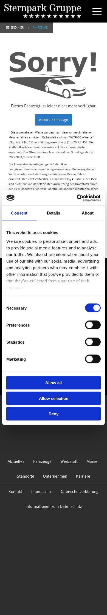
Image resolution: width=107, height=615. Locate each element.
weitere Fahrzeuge (53, 120)
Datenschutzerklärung (79, 491)
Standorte (25, 476)
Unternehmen (55, 476)
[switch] (93, 325)
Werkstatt (69, 461)
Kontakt (15, 491)
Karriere (83, 476)
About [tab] (88, 213)
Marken (93, 461)
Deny (53, 413)
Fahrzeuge (40, 27)
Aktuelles (16, 461)
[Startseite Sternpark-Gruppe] (47, 11)
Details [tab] (53, 213)
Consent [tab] (19, 213)
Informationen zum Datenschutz (54, 506)
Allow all (53, 382)
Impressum (41, 491)
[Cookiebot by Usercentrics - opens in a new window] (77, 197)
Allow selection (53, 398)
